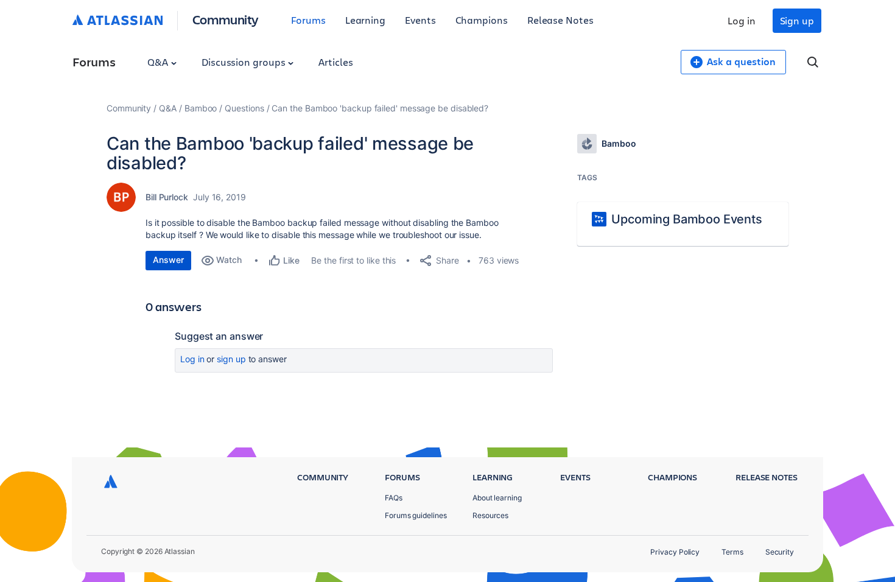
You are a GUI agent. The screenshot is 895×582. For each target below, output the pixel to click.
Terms (732, 551)
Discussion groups (245, 61)
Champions (481, 19)
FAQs (393, 497)
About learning (497, 497)
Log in (742, 20)
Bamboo (200, 108)
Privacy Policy (675, 551)
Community (225, 19)
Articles (335, 61)
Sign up (797, 20)
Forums (308, 19)
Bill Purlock (167, 197)
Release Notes (560, 19)
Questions (244, 108)
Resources (490, 515)
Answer (168, 259)
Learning (365, 19)
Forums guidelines (416, 515)
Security (779, 551)
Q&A (158, 61)
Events (420, 19)
